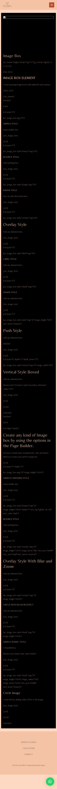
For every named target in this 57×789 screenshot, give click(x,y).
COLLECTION (28, 748)
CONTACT (28, 754)
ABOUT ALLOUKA (28, 742)
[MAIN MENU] (51, 4)
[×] (50, 781)
